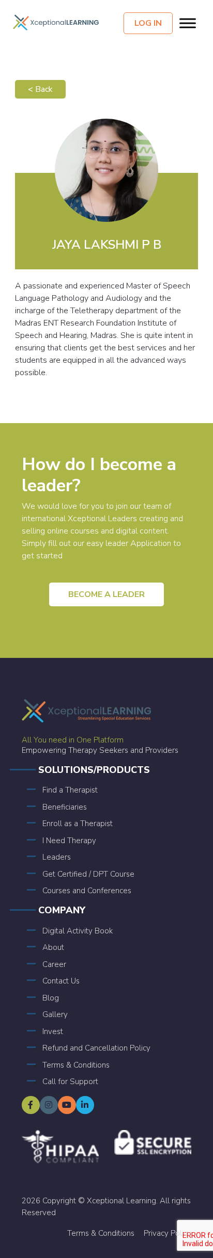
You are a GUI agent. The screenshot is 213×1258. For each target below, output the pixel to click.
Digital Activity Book (77, 931)
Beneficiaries (64, 807)
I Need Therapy (69, 840)
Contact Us (61, 981)
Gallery (55, 1014)
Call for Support (70, 1081)
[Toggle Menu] (187, 23)
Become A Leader (106, 594)
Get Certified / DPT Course (88, 874)
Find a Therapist (70, 790)
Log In (148, 23)
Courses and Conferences (86, 890)
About (53, 947)
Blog (50, 998)
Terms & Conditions (76, 1065)
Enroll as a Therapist (77, 823)
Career (54, 964)
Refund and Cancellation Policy (96, 1048)
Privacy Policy (167, 1233)
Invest (52, 1031)
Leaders (56, 857)
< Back (40, 89)
